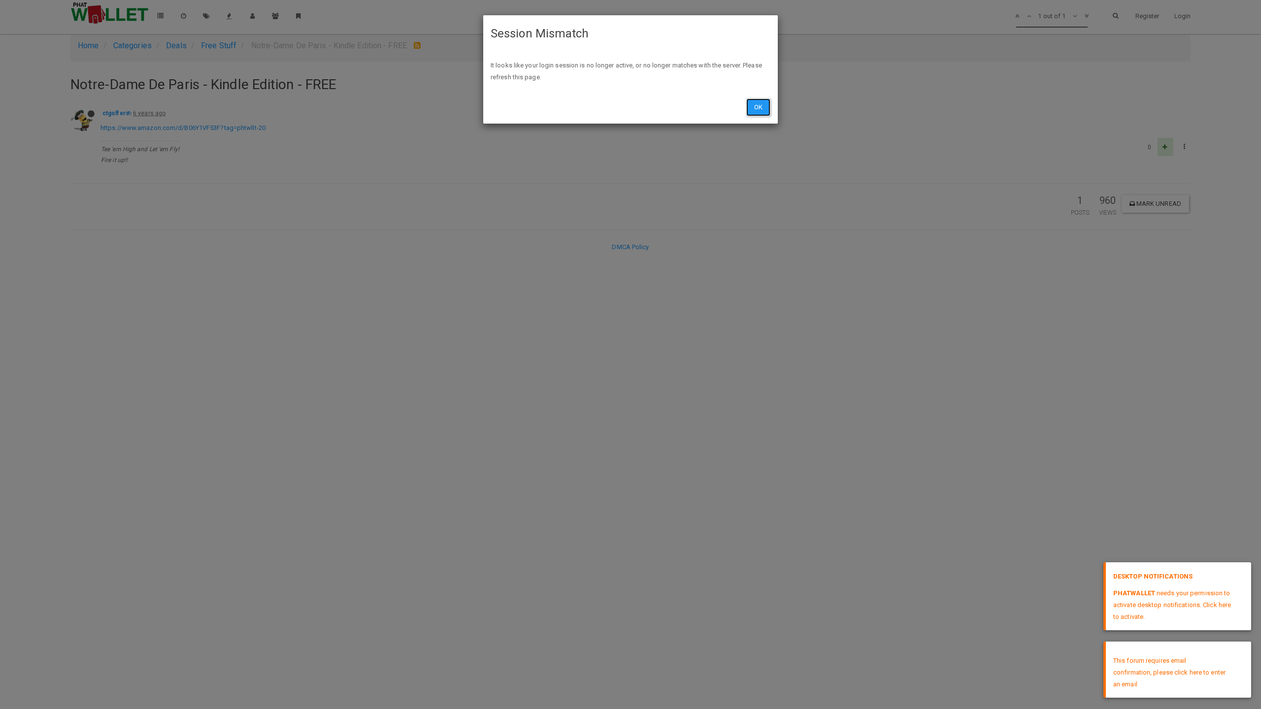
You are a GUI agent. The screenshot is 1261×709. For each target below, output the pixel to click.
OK (758, 107)
